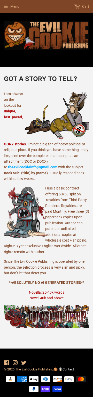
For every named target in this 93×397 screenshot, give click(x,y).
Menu (14, 6)
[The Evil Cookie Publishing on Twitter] (23, 363)
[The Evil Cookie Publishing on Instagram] (15, 363)
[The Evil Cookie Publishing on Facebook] (6, 363)
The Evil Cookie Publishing (34, 369)
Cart (85, 6)
